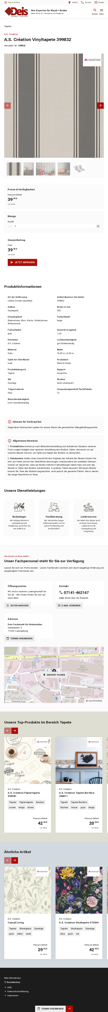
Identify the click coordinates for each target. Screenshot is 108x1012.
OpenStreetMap (95, 701)
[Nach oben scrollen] (69, 1009)
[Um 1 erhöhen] (98, 226)
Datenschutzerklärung (17, 991)
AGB (9, 987)
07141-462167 (76, 593)
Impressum (12, 995)
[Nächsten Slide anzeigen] (100, 105)
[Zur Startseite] (16, 11)
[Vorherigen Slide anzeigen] (7, 105)
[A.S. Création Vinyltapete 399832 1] (54, 106)
